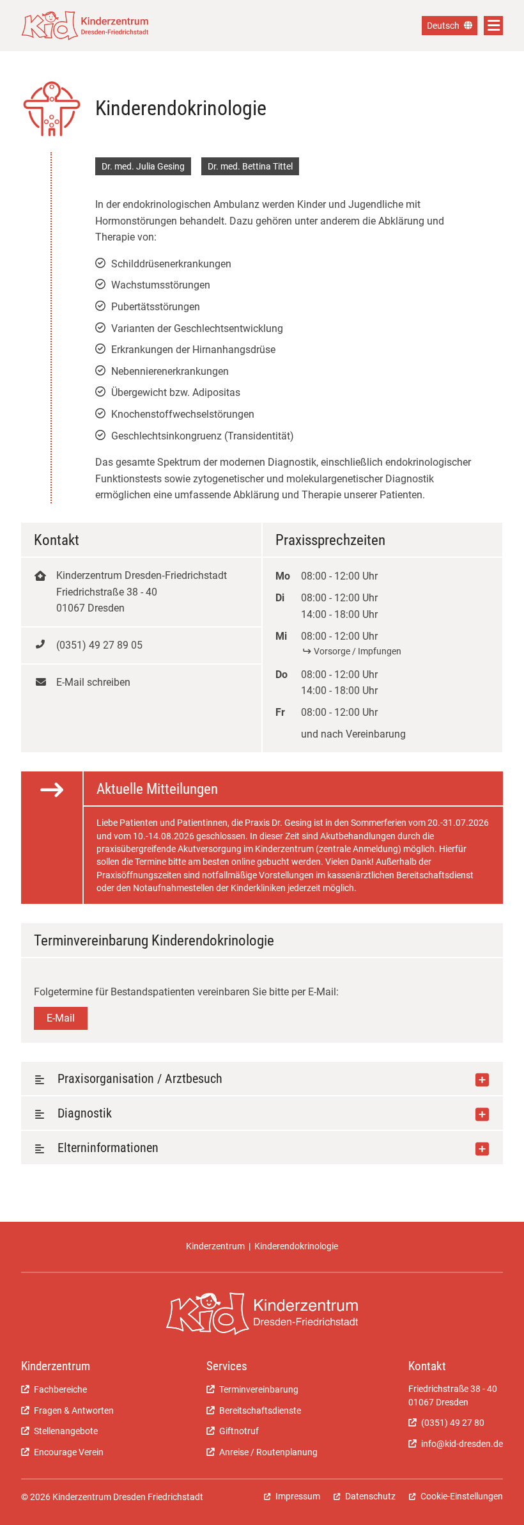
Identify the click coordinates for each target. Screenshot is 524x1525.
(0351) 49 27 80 (452, 1423)
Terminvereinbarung (258, 1389)
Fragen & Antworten (74, 1410)
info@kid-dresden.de (462, 1444)
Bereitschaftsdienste (260, 1410)
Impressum (297, 1496)
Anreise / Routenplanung (268, 1452)
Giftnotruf (239, 1431)
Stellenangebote (66, 1431)
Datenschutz (370, 1496)
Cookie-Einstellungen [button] (461, 1496)
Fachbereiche (60, 1389)
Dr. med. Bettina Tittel (250, 166)
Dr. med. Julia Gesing (143, 166)
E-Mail (61, 1018)
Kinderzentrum (215, 1246)
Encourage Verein (69, 1452)
